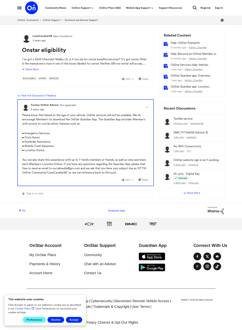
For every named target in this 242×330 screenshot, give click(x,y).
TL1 (189, 150)
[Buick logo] (109, 224)
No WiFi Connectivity (187, 146)
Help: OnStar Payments (185, 42)
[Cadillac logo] (153, 224)
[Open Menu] (222, 20)
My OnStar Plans (42, 255)
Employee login (116, 210)
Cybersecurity (101, 301)
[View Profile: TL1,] (167, 149)
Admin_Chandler (198, 47)
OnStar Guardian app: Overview (190, 75)
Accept (74, 319)
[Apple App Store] (152, 256)
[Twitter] (207, 256)
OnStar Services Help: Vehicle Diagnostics (189, 65)
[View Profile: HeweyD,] (167, 162)
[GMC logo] (131, 224)
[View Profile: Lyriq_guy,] (167, 176)
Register (206, 7)
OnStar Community (28, 20)
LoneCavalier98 (42, 36)
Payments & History (44, 264)
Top (23, 210)
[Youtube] (217, 256)
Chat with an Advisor (100, 264)
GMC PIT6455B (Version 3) (190, 132)
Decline (55, 319)
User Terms (140, 307)
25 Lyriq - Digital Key (186, 173)
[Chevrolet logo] (89, 224)
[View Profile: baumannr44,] (167, 121)
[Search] (195, 8)
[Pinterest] (197, 266)
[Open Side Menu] (19, 7)
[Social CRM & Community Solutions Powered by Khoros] (216, 210)
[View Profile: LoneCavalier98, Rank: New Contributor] (26, 38)
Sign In (219, 7)
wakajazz (191, 137)
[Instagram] (207, 266)
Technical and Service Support (81, 20)
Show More (32, 69)
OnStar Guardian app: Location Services (190, 87)
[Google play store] (152, 267)
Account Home (40, 273)
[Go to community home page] (31, 7)
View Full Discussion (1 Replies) (38, 95)
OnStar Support (51, 20)
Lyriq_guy (193, 182)
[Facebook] (197, 256)
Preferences (34, 319)
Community (93, 255)
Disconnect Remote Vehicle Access (141, 301)
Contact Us (93, 273)
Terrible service (183, 118)
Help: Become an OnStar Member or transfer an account (193, 54)
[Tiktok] (217, 266)
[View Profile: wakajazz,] (167, 135)
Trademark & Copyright (111, 307)
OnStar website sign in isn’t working (196, 160)
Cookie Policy (23, 308)
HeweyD (193, 164)
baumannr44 (197, 123)
